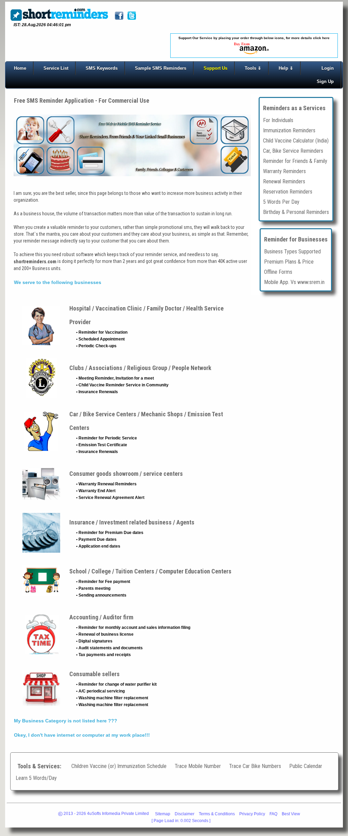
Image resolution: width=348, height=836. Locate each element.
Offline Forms (278, 271)
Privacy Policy (252, 814)
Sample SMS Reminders (160, 68)
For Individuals (278, 120)
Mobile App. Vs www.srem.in (294, 282)
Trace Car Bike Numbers (255, 766)
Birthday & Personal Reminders (296, 211)
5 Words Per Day (281, 201)
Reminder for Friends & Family (295, 160)
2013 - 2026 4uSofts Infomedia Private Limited (103, 814)
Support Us (215, 68)
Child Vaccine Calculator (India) (296, 140)
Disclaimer (184, 814)
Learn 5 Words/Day (36, 778)
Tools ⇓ (253, 68)
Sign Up (325, 81)
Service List (56, 68)
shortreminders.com (35, 261)
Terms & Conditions (217, 814)
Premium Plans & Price (289, 261)
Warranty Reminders (284, 171)
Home (20, 68)
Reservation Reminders (287, 191)
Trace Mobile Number (198, 766)
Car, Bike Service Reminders (293, 150)
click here (321, 38)
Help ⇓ (286, 68)
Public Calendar (305, 766)
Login (327, 68)
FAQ (273, 814)
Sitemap (162, 814)
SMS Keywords (102, 68)
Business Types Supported (292, 251)
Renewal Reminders (284, 181)
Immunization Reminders (289, 130)
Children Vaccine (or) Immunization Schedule (119, 766)
